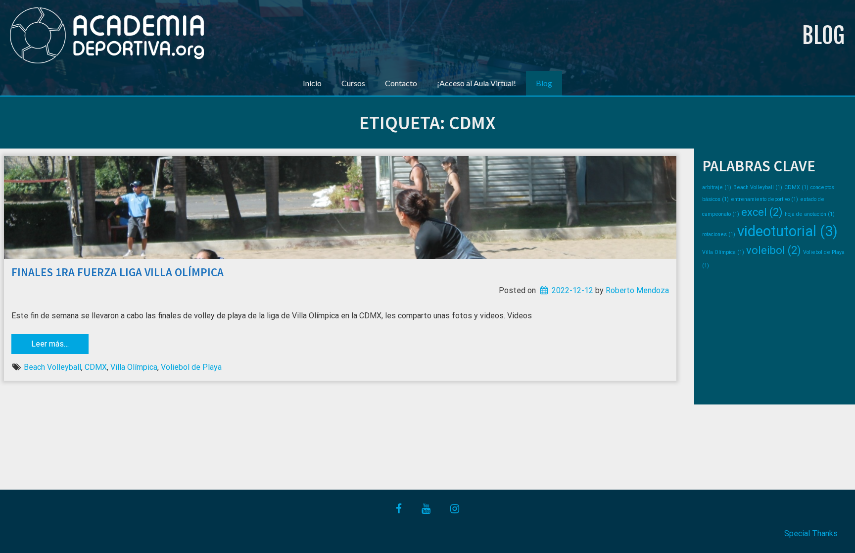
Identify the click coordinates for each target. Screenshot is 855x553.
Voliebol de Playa (191, 367)
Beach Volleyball (52, 367)
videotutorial (787, 231)
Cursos (353, 83)
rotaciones (718, 234)
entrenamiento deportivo (764, 199)
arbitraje (716, 187)
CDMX (96, 367)
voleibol (773, 250)
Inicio (312, 83)
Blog (823, 35)
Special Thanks (811, 533)
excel (762, 212)
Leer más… (50, 344)
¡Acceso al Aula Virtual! (476, 83)
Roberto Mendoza (637, 290)
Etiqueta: (427, 122)
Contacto (401, 83)
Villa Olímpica (133, 367)
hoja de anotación (810, 214)
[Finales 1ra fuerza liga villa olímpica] (340, 207)
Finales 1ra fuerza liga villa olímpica (117, 272)
